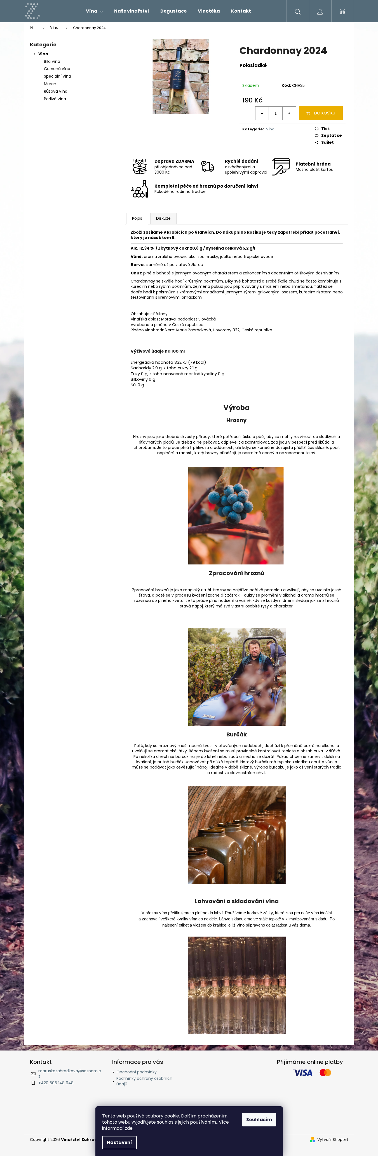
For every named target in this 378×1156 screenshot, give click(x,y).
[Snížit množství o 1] (262, 113)
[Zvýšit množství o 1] (289, 113)
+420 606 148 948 (56, 1083)
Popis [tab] (137, 218)
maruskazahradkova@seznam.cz (69, 1073)
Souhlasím (259, 1119)
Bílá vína (52, 61)
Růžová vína (55, 91)
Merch (50, 84)
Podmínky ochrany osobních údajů (144, 1081)
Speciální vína (57, 76)
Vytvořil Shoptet (332, 1139)
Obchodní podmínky (136, 1072)
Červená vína (57, 68)
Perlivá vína (55, 99)
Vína (43, 54)
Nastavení (119, 1142)
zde (129, 1128)
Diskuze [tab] (163, 218)
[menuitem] (94, 11)
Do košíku (324, 113)
